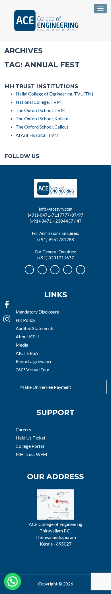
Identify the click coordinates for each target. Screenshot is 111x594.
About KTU (27, 336)
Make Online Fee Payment (45, 387)
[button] (12, 581)
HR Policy (25, 320)
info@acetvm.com (55, 208)
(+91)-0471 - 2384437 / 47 (56, 220)
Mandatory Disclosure (37, 311)
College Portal (30, 446)
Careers (23, 429)
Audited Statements (35, 328)
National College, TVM (38, 102)
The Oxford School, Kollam (42, 118)
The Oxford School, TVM (40, 110)
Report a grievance (34, 361)
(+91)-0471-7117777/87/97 (55, 214)
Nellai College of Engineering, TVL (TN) (54, 93)
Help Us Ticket (31, 437)
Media (22, 344)
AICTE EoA (27, 353)
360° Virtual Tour (33, 369)
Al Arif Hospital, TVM (37, 135)
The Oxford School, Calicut (42, 126)
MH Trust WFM (31, 454)
